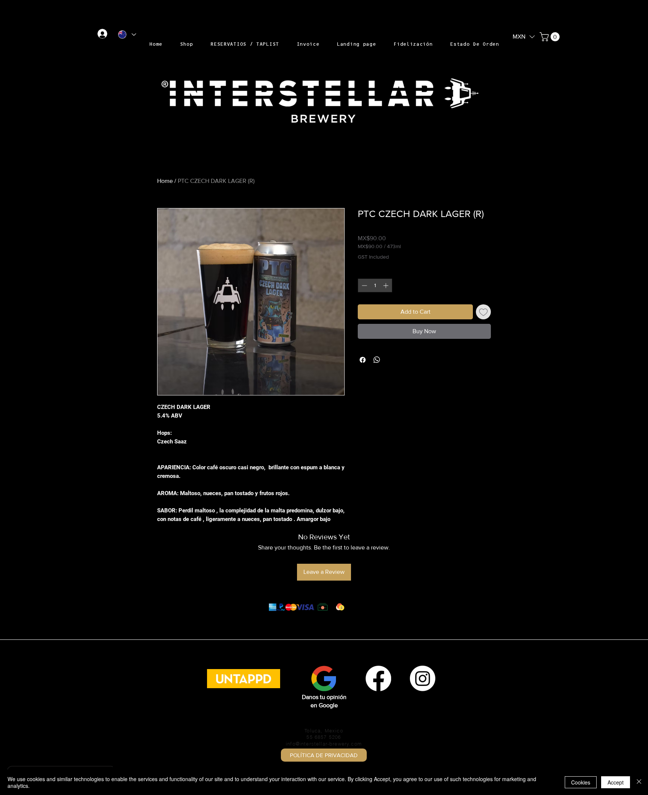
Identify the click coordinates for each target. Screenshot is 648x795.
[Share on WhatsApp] (376, 359)
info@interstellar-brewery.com (324, 744)
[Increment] (386, 285)
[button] (524, 36)
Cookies (580, 782)
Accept (616, 782)
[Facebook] (378, 678)
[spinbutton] (375, 285)
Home (165, 181)
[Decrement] (363, 285)
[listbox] (524, 36)
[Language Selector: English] (126, 34)
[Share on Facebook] (362, 359)
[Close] (639, 782)
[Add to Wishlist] (483, 311)
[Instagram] (422, 678)
